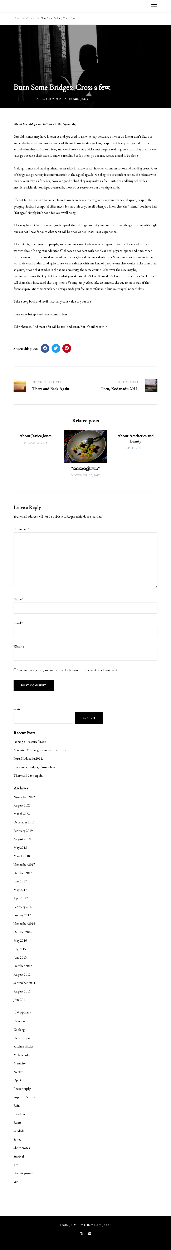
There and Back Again (28, 775)
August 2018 (22, 839)
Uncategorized (23, 1173)
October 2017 (23, 873)
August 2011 (22, 991)
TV (16, 1165)
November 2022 (24, 797)
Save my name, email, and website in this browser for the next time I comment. (67, 670)
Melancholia (22, 1055)
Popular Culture (24, 1097)
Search (18, 709)
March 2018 (22, 856)
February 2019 (23, 830)
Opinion (19, 1080)
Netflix (18, 1072)
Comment (21, 529)
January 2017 (22, 915)
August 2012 (22, 974)
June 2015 (20, 957)
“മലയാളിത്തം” (85, 468)
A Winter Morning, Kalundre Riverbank (40, 750)
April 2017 (21, 898)
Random (19, 1114)
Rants (17, 1122)
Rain (17, 1105)
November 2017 (24, 864)
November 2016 (24, 923)
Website (19, 646)
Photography (22, 1088)
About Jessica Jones (35, 435)
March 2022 (22, 814)
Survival (19, 1156)
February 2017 (23, 907)
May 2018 (20, 847)
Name (18, 599)
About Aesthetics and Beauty (135, 438)
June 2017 (20, 881)
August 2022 (22, 805)
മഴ (16, 1181)
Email (18, 623)
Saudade (19, 1131)
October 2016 (23, 932)
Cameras (19, 1021)
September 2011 (24, 983)
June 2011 (20, 999)
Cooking (19, 1029)
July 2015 (20, 949)
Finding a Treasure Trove (30, 742)
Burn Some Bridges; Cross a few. (34, 767)
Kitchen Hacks (23, 1046)
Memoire (20, 1063)
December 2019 (24, 822)
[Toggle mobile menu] (154, 6)
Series (17, 1139)
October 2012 (23, 966)
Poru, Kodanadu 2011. (28, 758)
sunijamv (81, 99)
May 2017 (20, 890)
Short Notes (22, 1148)
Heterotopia (22, 1038)
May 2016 (20, 940)
